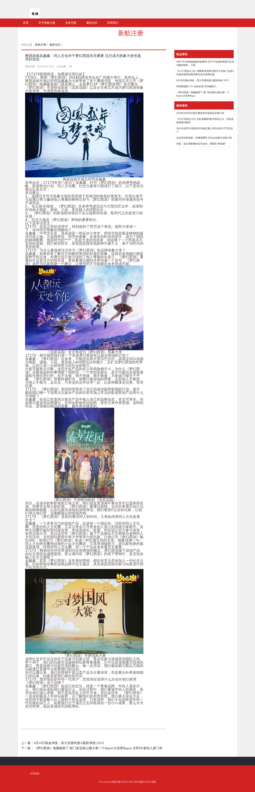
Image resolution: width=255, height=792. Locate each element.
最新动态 (55, 44)
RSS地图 (139, 781)
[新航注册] (35, 17)
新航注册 (130, 33)
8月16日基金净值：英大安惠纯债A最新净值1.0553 (69, 743)
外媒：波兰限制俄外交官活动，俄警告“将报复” (201, 143)
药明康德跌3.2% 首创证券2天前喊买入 (196, 86)
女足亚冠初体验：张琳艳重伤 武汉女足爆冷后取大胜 (204, 137)
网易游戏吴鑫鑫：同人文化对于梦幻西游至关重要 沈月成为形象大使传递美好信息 (83, 57)
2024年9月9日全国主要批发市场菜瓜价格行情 (200, 113)
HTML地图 (150, 781)
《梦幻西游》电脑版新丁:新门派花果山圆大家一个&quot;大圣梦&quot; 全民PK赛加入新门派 (98, 748)
